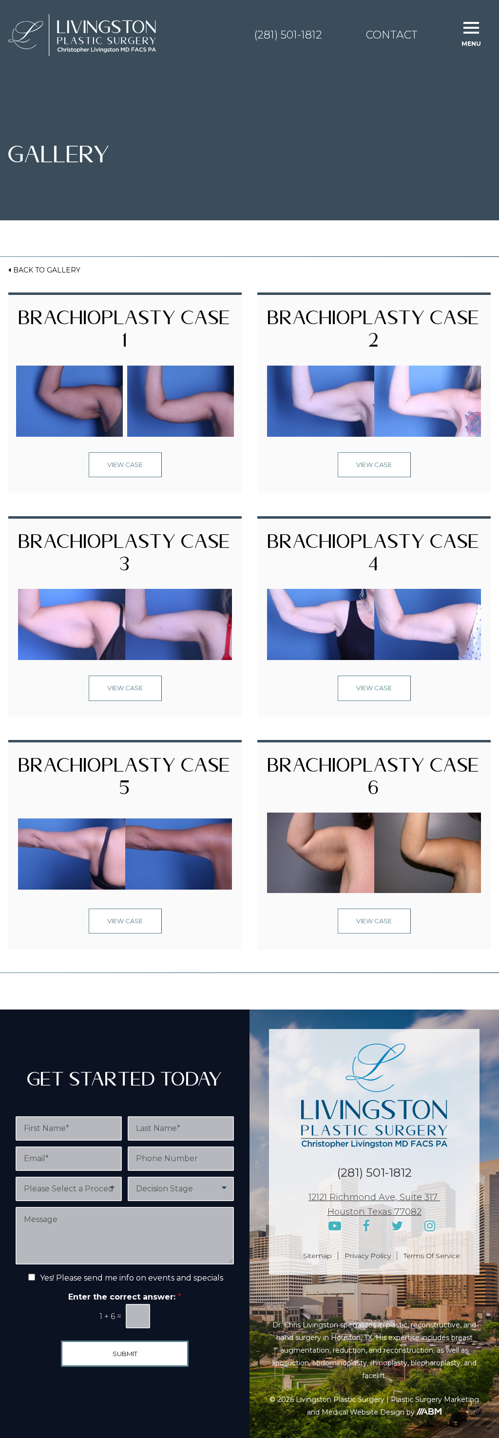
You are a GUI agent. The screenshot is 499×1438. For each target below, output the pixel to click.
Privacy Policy (368, 1255)
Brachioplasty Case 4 (374, 556)
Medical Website (350, 1412)
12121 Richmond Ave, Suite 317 (374, 1197)
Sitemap (317, 1255)
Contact (392, 35)
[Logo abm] (429, 1411)
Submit (125, 1354)
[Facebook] (366, 1226)
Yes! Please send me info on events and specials (131, 1278)
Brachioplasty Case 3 (125, 556)
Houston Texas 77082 (374, 1211)
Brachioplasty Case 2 (374, 333)
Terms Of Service (431, 1255)
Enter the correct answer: (124, 1296)
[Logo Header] (82, 35)
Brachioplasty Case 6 (374, 780)
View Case (125, 464)
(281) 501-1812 (288, 35)
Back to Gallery (46, 270)
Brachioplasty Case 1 (125, 333)
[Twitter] (397, 1226)
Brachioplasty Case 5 (125, 780)
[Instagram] (429, 1226)
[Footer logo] (374, 1096)
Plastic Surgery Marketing (435, 1399)
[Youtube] (334, 1226)
